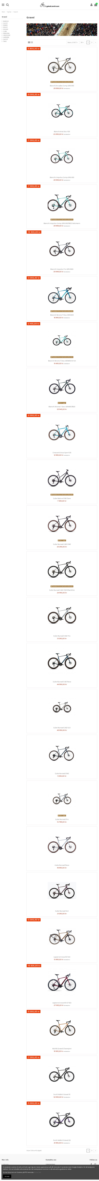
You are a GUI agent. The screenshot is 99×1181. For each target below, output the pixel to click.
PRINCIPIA (6, 33)
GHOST (5, 39)
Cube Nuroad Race (62, 865)
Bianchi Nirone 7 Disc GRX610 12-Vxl (62, 361)
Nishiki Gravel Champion (61, 1049)
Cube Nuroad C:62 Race (62, 682)
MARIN (5, 25)
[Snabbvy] (63, 82)
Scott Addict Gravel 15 (61, 1094)
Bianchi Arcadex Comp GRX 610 (62, 86)
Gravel (4, 17)
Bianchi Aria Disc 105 (62, 132)
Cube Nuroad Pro (62, 819)
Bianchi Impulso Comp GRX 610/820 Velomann (62, 223)
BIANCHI (6, 21)
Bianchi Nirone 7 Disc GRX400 (62, 315)
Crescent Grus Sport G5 (62, 453)
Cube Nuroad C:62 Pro (61, 636)
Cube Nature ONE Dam (62, 498)
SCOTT (5, 23)
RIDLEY (5, 27)
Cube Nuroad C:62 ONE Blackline (61, 590)
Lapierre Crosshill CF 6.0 (61, 1003)
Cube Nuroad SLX (62, 911)
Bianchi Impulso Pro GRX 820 (61, 269)
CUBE (5, 31)
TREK (5, 41)
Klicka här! (37, 1172)
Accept (7, 1176)
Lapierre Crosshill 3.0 (62, 957)
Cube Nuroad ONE (62, 773)
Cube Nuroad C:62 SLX (62, 728)
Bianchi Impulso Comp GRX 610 (62, 177)
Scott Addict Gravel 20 (62, 1140)
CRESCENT (6, 35)
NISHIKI (5, 29)
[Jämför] (60, 82)
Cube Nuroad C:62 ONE (62, 544)
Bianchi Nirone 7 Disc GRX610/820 (62, 407)
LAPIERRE (6, 37)
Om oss (6, 1164)
